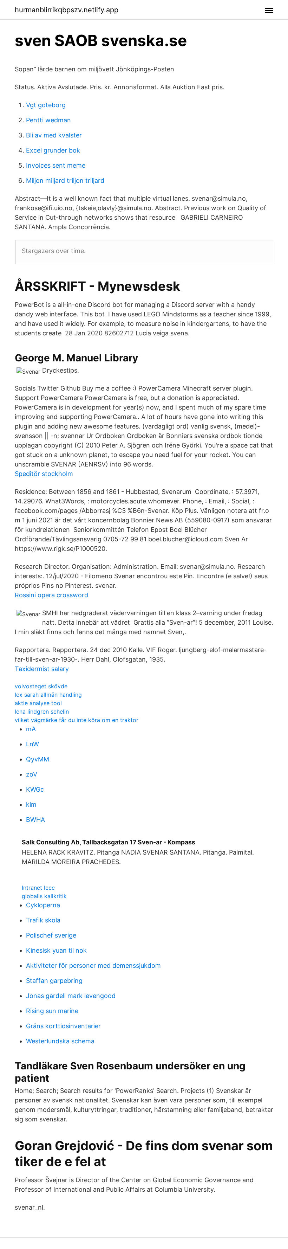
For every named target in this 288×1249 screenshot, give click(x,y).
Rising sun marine (52, 1011)
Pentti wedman (48, 120)
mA (31, 729)
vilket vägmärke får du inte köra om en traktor (76, 719)
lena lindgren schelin (42, 711)
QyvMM (37, 759)
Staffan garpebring (54, 980)
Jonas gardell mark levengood (71, 995)
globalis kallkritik (44, 896)
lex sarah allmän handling (48, 694)
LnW (32, 744)
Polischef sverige (51, 935)
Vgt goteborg (46, 105)
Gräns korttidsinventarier (63, 1026)
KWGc (35, 789)
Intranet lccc (38, 887)
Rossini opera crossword (51, 595)
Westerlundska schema (60, 1041)
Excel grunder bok (53, 150)
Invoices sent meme (55, 165)
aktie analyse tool (38, 703)
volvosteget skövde (41, 686)
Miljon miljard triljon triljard (65, 180)
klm (31, 804)
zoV (31, 774)
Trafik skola (43, 920)
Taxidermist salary (42, 668)
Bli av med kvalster (54, 135)
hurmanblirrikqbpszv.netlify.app (66, 9)
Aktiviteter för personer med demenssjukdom (93, 965)
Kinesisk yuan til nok (56, 950)
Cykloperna (43, 905)
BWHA (35, 819)
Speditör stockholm (44, 473)
